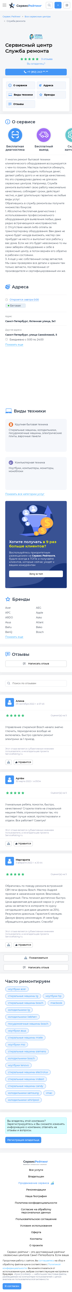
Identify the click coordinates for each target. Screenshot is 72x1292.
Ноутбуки (15, 468)
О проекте (36, 1245)
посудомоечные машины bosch (28, 1023)
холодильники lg (19, 1009)
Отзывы (18, 104)
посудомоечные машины (25, 433)
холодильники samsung (23, 1093)
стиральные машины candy (25, 1086)
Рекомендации (36, 1189)
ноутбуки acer (17, 989)
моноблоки (16, 471)
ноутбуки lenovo (18, 1065)
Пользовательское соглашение (36, 1219)
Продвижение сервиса (33, 1183)
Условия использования (36, 1225)
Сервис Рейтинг (12, 16)
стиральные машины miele (25, 1037)
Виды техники (23, 94)
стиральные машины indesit (26, 1079)
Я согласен (12, 1286)
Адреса (48, 85)
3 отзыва (46, 59)
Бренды (49, 94)
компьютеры (30, 468)
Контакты (36, 1238)
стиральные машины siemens (27, 1051)
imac (49, 1093)
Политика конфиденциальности (36, 1202)
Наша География (36, 1196)
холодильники (46, 430)
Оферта (36, 1232)
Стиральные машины (22, 430)
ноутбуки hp (53, 996)
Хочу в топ (36, 573)
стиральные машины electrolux (28, 1072)
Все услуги (36, 1169)
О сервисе (20, 85)
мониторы (46, 468)
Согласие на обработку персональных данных (36, 1211)
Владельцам (36, 1176)
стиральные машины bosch (25, 1003)
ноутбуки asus (17, 1030)
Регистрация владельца (23, 1140)
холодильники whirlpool (23, 1100)
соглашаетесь (46, 1260)
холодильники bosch (21, 1058)
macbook (56, 1003)
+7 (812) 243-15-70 (38, 71)
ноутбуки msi (16, 1044)
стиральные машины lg (23, 996)
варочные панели (29, 436)
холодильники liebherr (22, 1016)
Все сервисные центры (38, 16)
